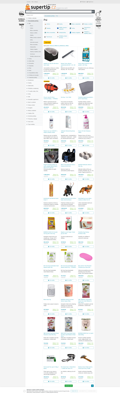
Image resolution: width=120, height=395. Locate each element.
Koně (30, 70)
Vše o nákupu (34, 1)
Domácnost (31, 80)
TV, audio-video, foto (33, 91)
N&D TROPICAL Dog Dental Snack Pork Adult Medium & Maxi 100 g (85, 301)
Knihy (29, 94)
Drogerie (30, 107)
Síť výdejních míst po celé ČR (61, 9)
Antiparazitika (33, 46)
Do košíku (52, 78)
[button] (92, 386)
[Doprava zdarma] (21, 19)
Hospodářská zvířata (33, 72)
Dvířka (31, 39)
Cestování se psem (34, 42)
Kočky (30, 58)
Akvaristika (31, 63)
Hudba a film (31, 113)
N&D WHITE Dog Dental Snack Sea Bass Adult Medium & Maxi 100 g (68, 335)
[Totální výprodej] (98, 19)
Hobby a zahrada (32, 18)
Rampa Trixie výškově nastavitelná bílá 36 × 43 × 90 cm (68, 65)
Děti (29, 96)
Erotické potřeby (32, 116)
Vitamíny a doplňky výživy (35, 51)
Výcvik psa (32, 54)
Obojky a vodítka (33, 32)
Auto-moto (30, 121)
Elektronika (30, 85)
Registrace (90, 1)
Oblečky (32, 35)
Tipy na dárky (31, 124)
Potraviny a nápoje (32, 118)
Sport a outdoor (32, 102)
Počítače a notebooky (33, 88)
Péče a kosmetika (34, 44)
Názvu (64, 45)
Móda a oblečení (32, 110)
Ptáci (30, 68)
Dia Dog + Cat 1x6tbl (66, 97)
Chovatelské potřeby (33, 21)
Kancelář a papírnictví (33, 99)
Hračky (31, 28)
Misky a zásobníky (34, 30)
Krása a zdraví (31, 105)
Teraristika (31, 65)
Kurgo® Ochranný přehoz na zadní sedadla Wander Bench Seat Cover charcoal (50, 166)
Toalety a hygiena (33, 49)
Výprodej (47, 42)
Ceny (59, 45)
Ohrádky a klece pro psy (35, 56)
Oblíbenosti (52, 45)
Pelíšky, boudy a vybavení (35, 37)
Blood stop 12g (47, 299)
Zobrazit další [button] (68, 385)
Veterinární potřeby (33, 77)
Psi (29, 23)
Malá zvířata (31, 61)
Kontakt (28, 1)
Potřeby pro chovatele (33, 75)
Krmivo (31, 25)
